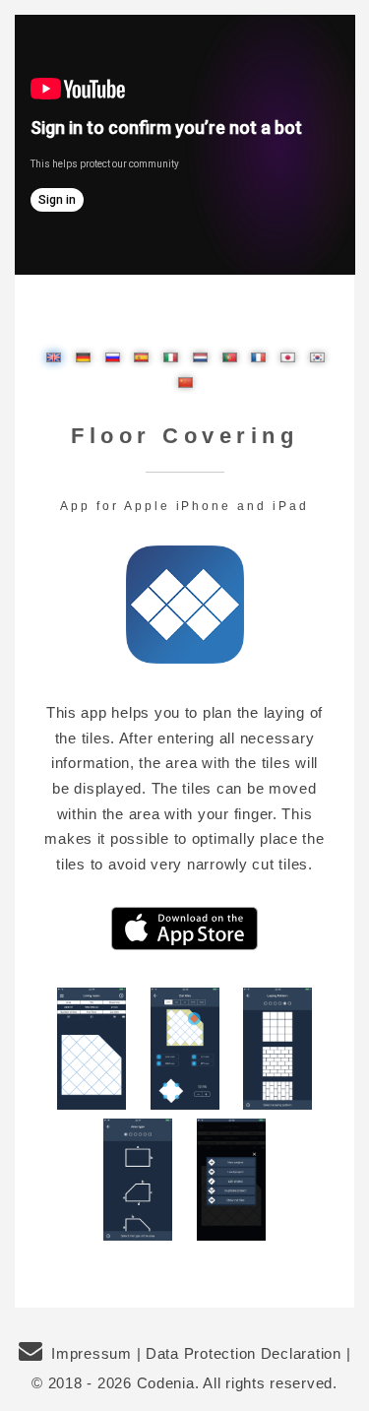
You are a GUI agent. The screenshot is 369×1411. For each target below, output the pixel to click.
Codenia (166, 1383)
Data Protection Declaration (243, 1354)
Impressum (91, 1354)
